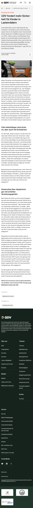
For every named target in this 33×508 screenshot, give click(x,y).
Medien (3, 378)
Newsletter (4, 438)
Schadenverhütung (6, 434)
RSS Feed (4, 449)
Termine (21, 399)
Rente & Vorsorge (24, 379)
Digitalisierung (23, 349)
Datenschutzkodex (6, 425)
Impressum (4, 472)
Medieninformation (8, 296)
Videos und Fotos (6, 382)
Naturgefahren (23, 356)
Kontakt (3, 368)
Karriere (3, 356)
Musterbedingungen (7, 417)
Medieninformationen (7, 385)
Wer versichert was (6, 445)
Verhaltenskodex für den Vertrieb (7, 429)
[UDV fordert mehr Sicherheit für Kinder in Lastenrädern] (8, 2)
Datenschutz (4, 476)
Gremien (3, 353)
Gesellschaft (23, 353)
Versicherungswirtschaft (24, 387)
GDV (2, 345)
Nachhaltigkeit (23, 368)
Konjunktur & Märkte (25, 360)
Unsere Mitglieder (6, 360)
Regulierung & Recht (25, 375)
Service (3, 414)
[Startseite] (3, 8)
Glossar (3, 441)
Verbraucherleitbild (7, 421)
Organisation (5, 349)
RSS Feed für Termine (7, 452)
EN (21, 3)
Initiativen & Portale (7, 364)
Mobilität (21, 364)
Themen (21, 345)
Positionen (22, 371)
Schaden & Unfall (7, 305)
